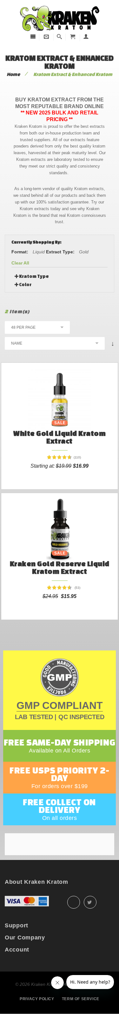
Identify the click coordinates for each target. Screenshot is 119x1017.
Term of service (80, 999)
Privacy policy (37, 999)
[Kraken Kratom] (59, 6)
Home (13, 74)
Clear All (20, 262)
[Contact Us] (46, 36)
